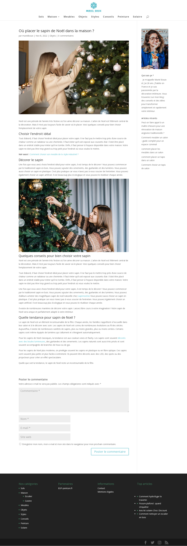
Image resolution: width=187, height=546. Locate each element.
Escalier (28, 496)
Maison (52, 17)
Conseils (108, 17)
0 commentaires (66, 35)
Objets (82, 17)
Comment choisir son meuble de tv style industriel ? (54, 154)
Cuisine (28, 500)
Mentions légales (106, 491)
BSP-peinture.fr (65, 488)
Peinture (123, 17)
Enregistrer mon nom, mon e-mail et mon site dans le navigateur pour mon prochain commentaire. (69, 444)
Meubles (69, 17)
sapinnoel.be (84, 296)
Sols (41, 17)
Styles (95, 17)
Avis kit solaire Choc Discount (153, 510)
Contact (101, 488)
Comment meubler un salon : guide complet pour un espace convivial (154, 141)
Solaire (137, 17)
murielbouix (27, 35)
